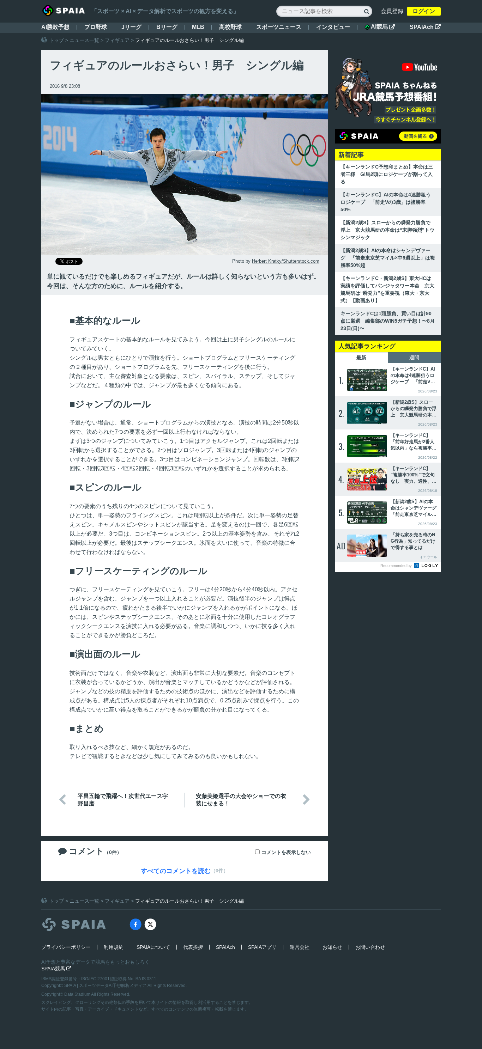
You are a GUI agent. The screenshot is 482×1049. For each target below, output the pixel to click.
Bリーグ (166, 27)
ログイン (423, 11)
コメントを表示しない (286, 852)
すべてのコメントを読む (176, 870)
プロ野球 (95, 27)
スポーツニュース (278, 27)
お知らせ (332, 947)
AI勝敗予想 (55, 27)
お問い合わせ (370, 947)
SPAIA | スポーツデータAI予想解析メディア (105, 985)
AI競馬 (383, 27)
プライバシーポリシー (66, 947)
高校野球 (230, 27)
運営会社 (299, 947)
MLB (198, 27)
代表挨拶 (193, 947)
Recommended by (396, 565)
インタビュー (333, 27)
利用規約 (113, 947)
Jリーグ (131, 27)
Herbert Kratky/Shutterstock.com (285, 261)
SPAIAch (425, 27)
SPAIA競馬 (56, 968)
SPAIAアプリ (262, 947)
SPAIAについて (153, 947)
